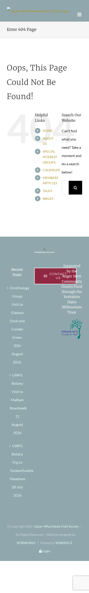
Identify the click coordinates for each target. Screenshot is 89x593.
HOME (47, 131)
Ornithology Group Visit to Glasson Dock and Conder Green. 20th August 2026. (17, 325)
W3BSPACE (63, 543)
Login (46, 551)
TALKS (47, 191)
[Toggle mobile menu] (79, 14)
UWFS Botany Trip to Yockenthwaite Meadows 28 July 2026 (17, 470)
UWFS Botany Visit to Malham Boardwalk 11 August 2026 (17, 404)
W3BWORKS (26, 543)
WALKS (48, 198)
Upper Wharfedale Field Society (56, 526)
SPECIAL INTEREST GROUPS (50, 156)
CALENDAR (51, 170)
